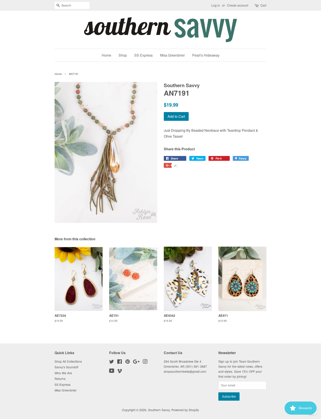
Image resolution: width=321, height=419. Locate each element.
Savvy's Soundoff (66, 367)
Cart (263, 5)
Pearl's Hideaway (205, 55)
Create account (237, 5)
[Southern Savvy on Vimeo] (119, 371)
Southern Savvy (159, 410)
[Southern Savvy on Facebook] (119, 362)
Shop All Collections (68, 361)
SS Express (143, 55)
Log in (215, 5)
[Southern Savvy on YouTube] (111, 371)
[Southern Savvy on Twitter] (111, 362)
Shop (123, 55)
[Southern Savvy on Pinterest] (127, 362)
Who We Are (63, 373)
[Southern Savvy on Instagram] (145, 362)
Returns (60, 378)
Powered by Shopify (185, 410)
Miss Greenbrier (172, 55)
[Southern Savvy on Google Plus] (136, 362)
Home (106, 55)
